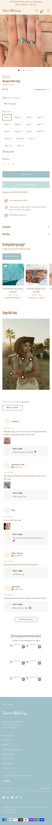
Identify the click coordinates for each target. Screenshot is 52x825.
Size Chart (10, 151)
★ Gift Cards (7, 759)
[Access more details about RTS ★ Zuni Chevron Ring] (11, 373)
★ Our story (7, 740)
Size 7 (29, 124)
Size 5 (29, 117)
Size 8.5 (18, 131)
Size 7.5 (40, 124)
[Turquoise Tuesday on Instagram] (8, 798)
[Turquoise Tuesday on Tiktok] (16, 798)
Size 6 (7, 124)
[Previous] (4, 3)
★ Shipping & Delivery (11, 749)
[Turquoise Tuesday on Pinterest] (12, 798)
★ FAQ (5, 745)
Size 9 (29, 131)
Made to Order (8, 85)
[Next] (48, 3)
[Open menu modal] (48, 10)
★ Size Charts (8, 754)
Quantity (6, 159)
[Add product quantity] (13, 164)
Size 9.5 (40, 131)
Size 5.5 (40, 117)
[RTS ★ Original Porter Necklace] (36, 274)
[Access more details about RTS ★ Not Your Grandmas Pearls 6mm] (23, 358)
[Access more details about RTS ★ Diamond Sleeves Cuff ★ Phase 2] (31, 359)
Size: (6, 111)
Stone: (11, 98)
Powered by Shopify (8, 812)
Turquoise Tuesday (20, 807)
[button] (26, 184)
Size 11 (32, 139)
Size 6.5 (18, 124)
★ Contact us (7, 768)
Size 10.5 (19, 139)
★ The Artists (7, 735)
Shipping (6, 192)
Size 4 (7, 117)
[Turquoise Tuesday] (11, 11)
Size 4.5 (18, 117)
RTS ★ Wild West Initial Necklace (13, 290)
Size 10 (8, 139)
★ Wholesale (7, 763)
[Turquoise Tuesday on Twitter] (21, 798)
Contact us (22, 214)
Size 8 (7, 131)
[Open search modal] (36, 10)
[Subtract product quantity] (5, 164)
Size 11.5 (8, 146)
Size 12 (20, 146)
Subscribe (45, 788)
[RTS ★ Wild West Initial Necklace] (13, 274)
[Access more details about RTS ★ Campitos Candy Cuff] (23, 377)
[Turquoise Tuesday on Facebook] (4, 798)
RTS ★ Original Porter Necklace (36, 290)
